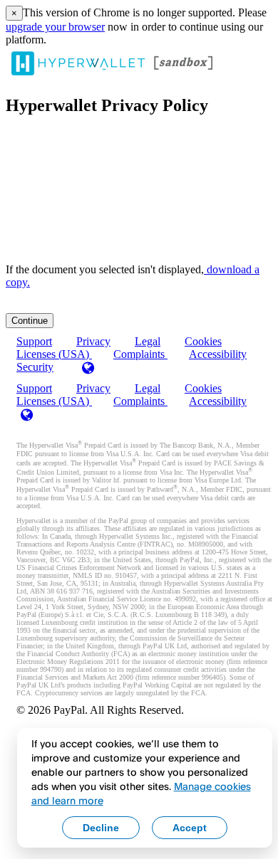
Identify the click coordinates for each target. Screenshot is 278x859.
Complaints (140, 354)
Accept (190, 827)
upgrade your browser (55, 27)
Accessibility (218, 354)
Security (34, 367)
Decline (101, 827)
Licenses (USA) (54, 401)
